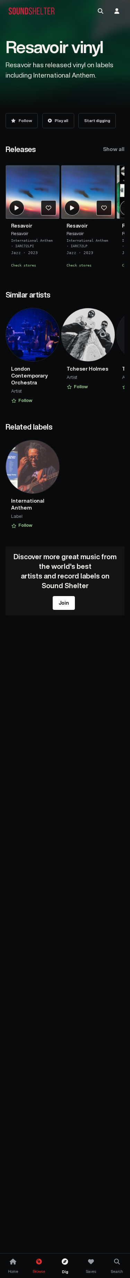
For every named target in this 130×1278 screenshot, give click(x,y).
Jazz (16, 253)
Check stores (23, 265)
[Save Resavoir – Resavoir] (48, 207)
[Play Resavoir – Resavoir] (16, 207)
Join (64, 603)
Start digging (97, 120)
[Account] (116, 11)
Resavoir (21, 225)
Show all (113, 149)
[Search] (100, 11)
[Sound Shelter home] (32, 11)
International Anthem (32, 240)
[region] (65, 219)
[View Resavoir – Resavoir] (32, 192)
